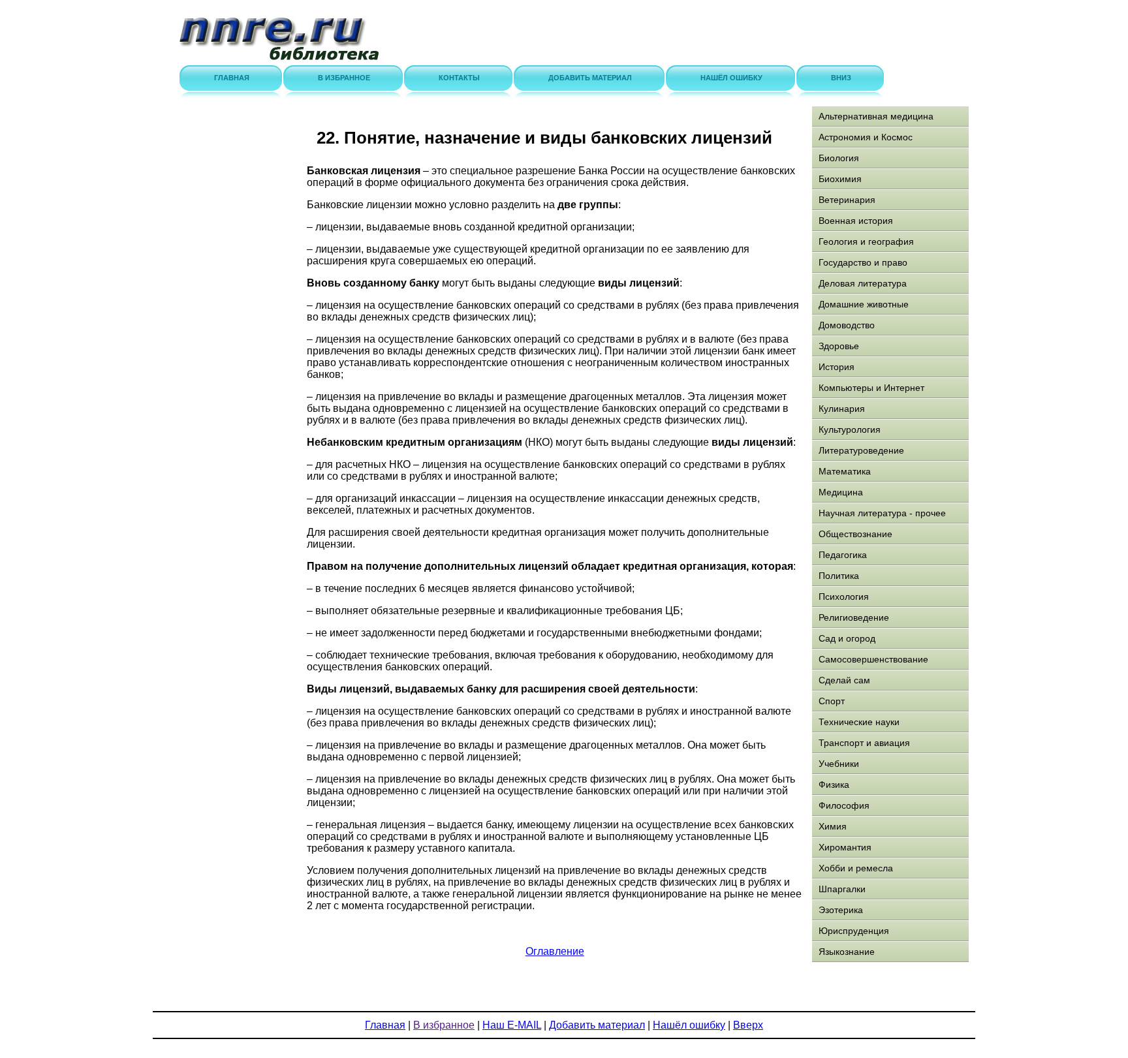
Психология (844, 596)
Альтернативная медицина (876, 116)
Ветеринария (847, 199)
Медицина (841, 492)
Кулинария (842, 408)
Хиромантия (845, 847)
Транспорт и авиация (864, 743)
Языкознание (847, 951)
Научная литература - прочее (882, 513)
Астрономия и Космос (866, 137)
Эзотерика (841, 910)
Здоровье (839, 346)
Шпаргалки (842, 889)
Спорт (832, 701)
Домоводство (847, 325)
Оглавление (554, 951)
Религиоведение (854, 617)
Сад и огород (847, 638)
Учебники (839, 763)
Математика (845, 471)
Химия (833, 826)
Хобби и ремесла (856, 868)
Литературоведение (861, 450)
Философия (844, 805)
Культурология (850, 429)
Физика (834, 784)
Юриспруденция (854, 931)
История (836, 367)
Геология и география (866, 241)
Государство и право (863, 262)
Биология (839, 158)
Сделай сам (844, 680)
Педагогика (843, 555)
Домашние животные (864, 304)
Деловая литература (863, 283)
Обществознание (855, 534)
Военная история (856, 220)
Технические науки (859, 722)
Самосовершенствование (873, 659)
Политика (839, 575)
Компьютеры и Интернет (871, 387)
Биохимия (840, 179)
